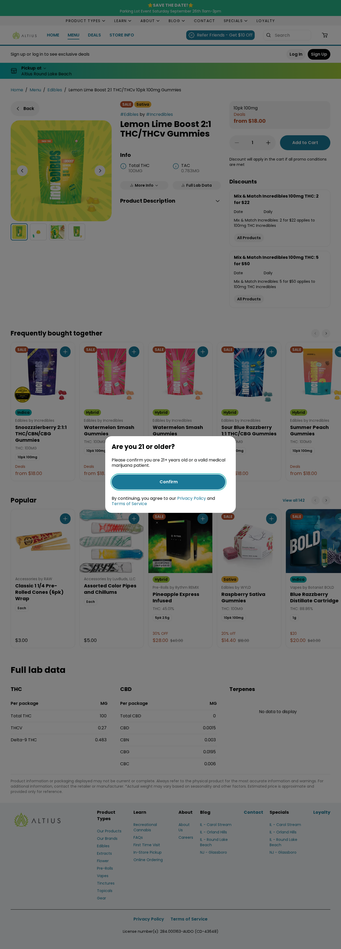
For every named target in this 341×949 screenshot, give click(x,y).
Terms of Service (129, 504)
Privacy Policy (191, 498)
